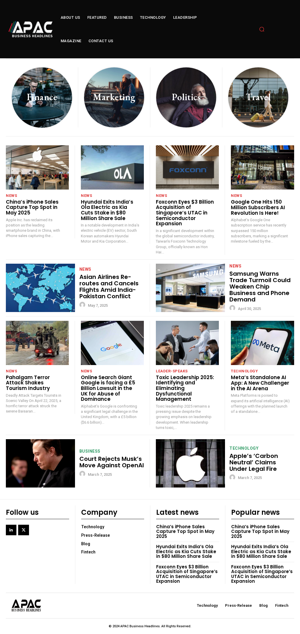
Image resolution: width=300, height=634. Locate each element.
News (11, 195)
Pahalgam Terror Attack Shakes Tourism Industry (28, 383)
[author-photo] (83, 305)
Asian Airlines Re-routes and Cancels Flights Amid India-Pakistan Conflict (109, 286)
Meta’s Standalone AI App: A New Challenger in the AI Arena (260, 383)
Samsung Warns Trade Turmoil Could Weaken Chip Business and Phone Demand (260, 287)
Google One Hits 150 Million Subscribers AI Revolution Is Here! (258, 207)
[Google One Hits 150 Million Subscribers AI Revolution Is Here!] (262, 167)
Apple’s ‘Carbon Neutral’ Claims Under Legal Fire (253, 462)
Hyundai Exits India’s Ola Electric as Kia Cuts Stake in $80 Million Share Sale (107, 210)
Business (89, 451)
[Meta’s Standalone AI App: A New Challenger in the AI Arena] (262, 343)
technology (244, 371)
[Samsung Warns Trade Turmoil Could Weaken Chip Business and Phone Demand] (190, 288)
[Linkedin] (11, 530)
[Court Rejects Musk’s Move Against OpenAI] (40, 463)
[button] (261, 29)
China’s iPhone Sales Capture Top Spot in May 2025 (32, 207)
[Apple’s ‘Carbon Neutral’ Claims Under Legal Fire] (190, 463)
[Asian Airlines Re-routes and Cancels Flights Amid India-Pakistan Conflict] (40, 288)
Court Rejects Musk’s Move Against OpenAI (111, 462)
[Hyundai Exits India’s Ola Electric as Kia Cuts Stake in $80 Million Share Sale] (112, 167)
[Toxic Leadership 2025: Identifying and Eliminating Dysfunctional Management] (187, 343)
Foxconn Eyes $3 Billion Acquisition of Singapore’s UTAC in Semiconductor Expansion (185, 212)
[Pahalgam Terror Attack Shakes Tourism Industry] (37, 343)
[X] (23, 530)
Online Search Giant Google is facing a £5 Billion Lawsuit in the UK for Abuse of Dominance (108, 388)
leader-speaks (172, 371)
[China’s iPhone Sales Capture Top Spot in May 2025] (37, 167)
